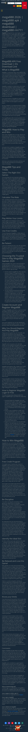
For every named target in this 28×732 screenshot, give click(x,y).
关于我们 (10, 728)
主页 (6, 728)
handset (12, 434)
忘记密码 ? (19, 8)
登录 (19, 6)
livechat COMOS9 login (13, 711)
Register (21, 694)
